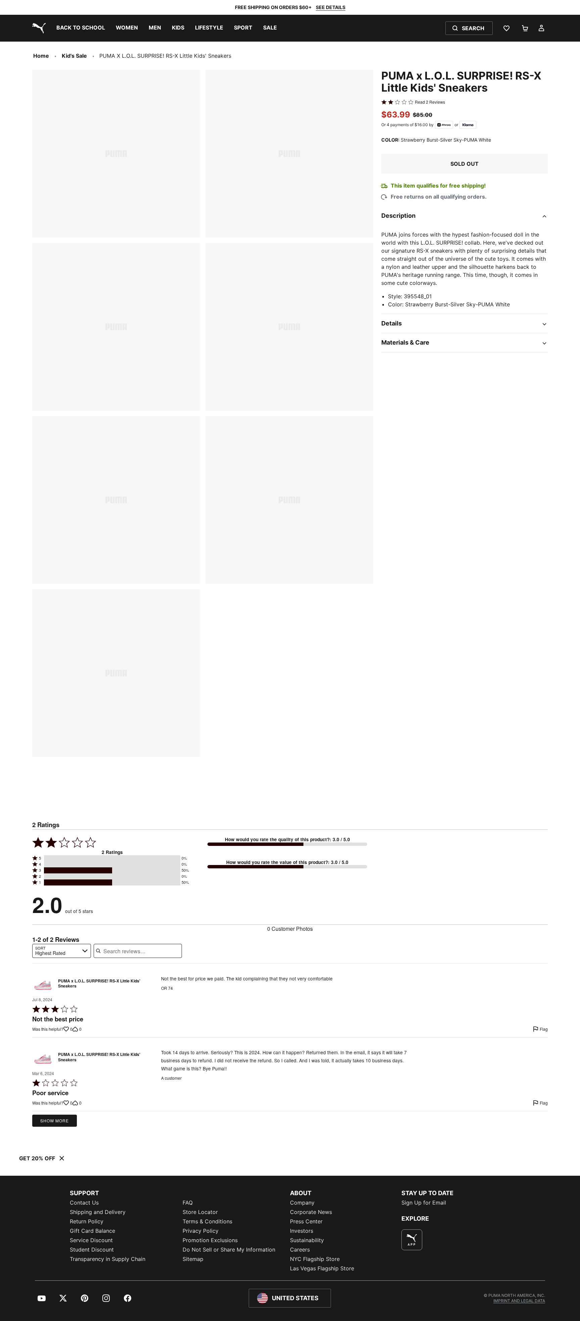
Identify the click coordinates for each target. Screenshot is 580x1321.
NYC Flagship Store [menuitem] (315, 1259)
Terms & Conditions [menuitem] (207, 1221)
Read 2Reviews (430, 102)
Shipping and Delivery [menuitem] (98, 1212)
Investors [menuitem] (301, 1230)
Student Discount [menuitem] (92, 1249)
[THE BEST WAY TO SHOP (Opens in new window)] (411, 1239)
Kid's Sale (74, 55)
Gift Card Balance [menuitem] (92, 1230)
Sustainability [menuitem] (307, 1240)
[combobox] (61, 951)
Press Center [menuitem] (306, 1221)
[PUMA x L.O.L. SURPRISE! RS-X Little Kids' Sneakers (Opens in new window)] (43, 985)
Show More (54, 1120)
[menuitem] (80, 28)
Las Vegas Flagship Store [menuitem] (322, 1268)
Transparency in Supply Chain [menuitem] (107, 1259)
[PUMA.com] (37, 28)
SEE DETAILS (330, 7)
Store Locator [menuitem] (200, 1212)
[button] (112, 858)
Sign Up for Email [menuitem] (423, 1202)
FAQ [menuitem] (188, 1202)
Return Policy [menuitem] (86, 1221)
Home (41, 55)
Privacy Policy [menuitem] (201, 1230)
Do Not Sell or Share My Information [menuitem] (229, 1249)
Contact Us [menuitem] (84, 1202)
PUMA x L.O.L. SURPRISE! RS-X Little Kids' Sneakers (99, 983)
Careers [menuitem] (300, 1249)
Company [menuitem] (302, 1202)
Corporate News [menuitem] (311, 1212)
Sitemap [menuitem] (193, 1259)
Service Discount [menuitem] (91, 1240)
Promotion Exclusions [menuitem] (210, 1240)
